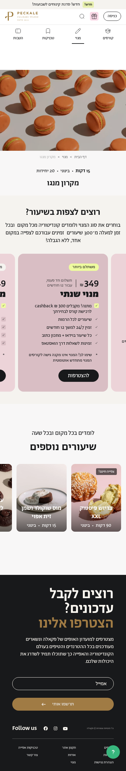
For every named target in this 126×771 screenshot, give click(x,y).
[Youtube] (65, 728)
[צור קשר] (113, 752)
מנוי (65, 157)
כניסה (112, 16)
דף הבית (80, 157)
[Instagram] (55, 728)
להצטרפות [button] (78, 375)
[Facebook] (45, 728)
